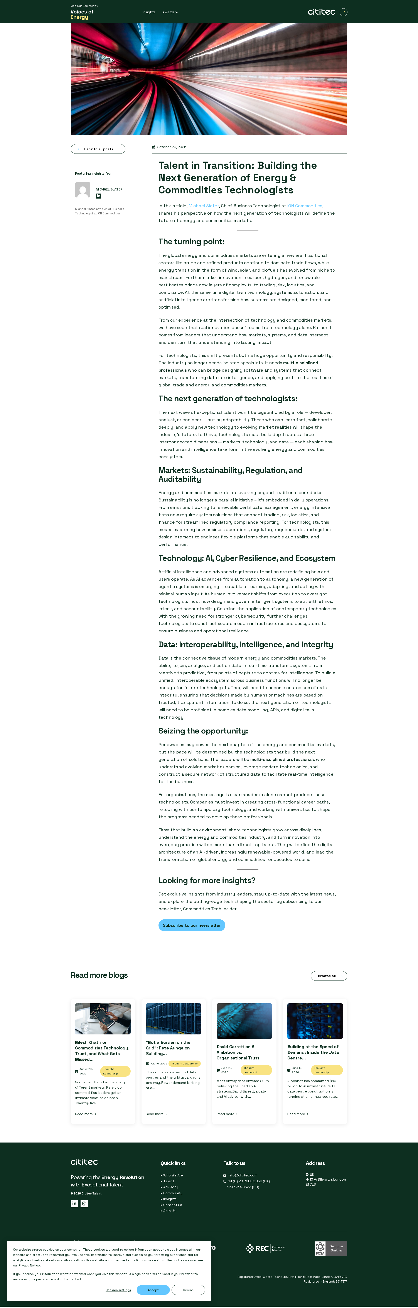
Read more (84, 1114)
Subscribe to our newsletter (192, 925)
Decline (188, 1290)
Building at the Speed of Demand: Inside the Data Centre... (313, 1052)
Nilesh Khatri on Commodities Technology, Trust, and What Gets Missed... (102, 1050)
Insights (169, 1199)
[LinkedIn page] (74, 1203)
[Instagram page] (83, 1203)
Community (171, 1193)
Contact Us (171, 1205)
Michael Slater (204, 206)
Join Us (168, 1210)
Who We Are (172, 1175)
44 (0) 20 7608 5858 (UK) (249, 1181)
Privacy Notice (29, 1265)
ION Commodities (304, 206)
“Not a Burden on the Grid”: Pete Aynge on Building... (168, 1047)
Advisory (169, 1187)
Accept (153, 1290)
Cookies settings (118, 1290)
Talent (167, 1181)
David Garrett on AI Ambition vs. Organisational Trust (238, 1052)
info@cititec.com (242, 1175)
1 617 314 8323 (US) (243, 1187)
